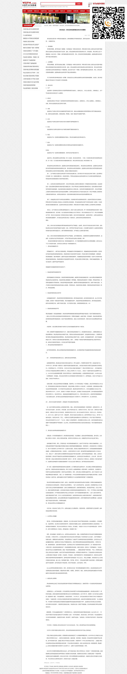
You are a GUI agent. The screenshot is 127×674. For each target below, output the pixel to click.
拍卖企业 (62, 11)
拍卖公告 (47, 6)
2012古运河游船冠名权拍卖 (30, 54)
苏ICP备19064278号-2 (79, 670)
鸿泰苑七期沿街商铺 (28, 41)
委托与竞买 (55, 25)
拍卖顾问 (69, 11)
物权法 (60, 6)
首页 (24, 11)
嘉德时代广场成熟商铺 (29, 60)
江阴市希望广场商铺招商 (30, 63)
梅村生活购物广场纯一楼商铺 (31, 47)
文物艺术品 (56, 6)
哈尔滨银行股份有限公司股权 (31, 75)
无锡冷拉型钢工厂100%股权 (30, 51)
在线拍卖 (82, 11)
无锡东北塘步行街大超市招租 (31, 82)
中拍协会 (89, 11)
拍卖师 (57, 11)
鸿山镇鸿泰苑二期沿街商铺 (30, 88)
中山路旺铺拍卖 (27, 35)
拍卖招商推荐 (28, 25)
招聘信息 (61, 666)
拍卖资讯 (50, 11)
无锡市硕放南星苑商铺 (29, 85)
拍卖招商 (29, 11)
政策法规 (51, 6)
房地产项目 (65, 6)
